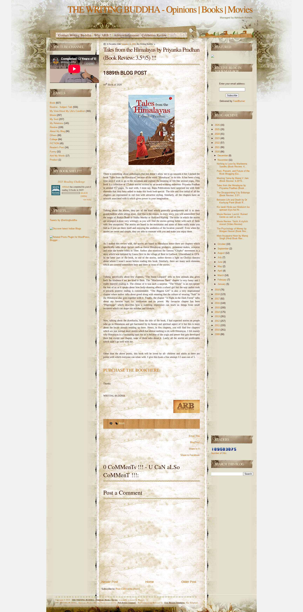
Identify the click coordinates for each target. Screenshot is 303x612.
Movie (53, 115)
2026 (217, 125)
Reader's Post (57, 147)
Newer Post (110, 582)
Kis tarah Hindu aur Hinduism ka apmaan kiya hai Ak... (233, 208)
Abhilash (65, 186)
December (223, 155)
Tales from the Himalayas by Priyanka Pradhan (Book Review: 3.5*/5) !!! (151, 53)
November (223, 160)
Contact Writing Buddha (74, 35)
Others (53, 135)
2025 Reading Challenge (71, 181)
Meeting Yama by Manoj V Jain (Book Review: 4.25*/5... (232, 179)
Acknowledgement (126, 35)
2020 (217, 151)
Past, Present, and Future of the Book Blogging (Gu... (233, 172)
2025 (217, 129)
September (223, 248)
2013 (217, 316)
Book (53, 103)
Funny (53, 151)
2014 (217, 312)
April (220, 270)
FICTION (55, 143)
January (222, 284)
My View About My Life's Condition (68, 111)
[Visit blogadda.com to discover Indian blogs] (65, 228)
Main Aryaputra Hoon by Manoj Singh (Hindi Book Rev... (232, 237)
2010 (217, 329)
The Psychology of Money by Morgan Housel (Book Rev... (232, 230)
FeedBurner (239, 101)
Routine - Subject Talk (61, 107)
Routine (54, 127)
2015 (217, 307)
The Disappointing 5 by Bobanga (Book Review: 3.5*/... (233, 194)
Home (149, 582)
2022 (217, 142)
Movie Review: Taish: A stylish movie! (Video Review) (232, 222)
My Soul (54, 119)
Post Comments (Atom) (128, 589)
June (220, 262)
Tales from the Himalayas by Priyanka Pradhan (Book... (231, 186)
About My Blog (58, 131)
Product (54, 159)
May (220, 266)
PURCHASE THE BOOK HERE (131, 370)
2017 (217, 298)
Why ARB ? (102, 35)
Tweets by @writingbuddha (63, 220)
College (54, 139)
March (221, 275)
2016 (217, 303)
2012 (217, 321)
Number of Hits (218, 453)
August (221, 253)
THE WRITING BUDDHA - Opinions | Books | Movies (160, 9)
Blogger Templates (174, 602)
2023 (217, 138)
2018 (217, 294)
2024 (217, 134)
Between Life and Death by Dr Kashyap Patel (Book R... (232, 201)
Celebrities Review (154, 35)
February (222, 279)
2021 (217, 147)
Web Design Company (126, 602)
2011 (217, 325)
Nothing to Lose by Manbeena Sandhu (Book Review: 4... (232, 165)
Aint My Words (58, 155)
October (222, 244)
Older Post (188, 582)
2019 (217, 289)
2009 (217, 334)
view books (87, 199)
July (220, 257)
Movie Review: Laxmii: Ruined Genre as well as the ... (232, 215)
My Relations (57, 123)
